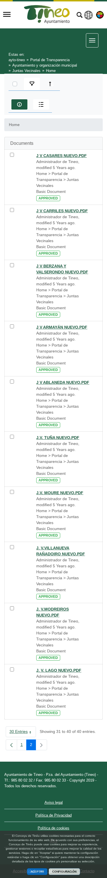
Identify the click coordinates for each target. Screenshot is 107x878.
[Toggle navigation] (7, 14)
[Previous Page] (11, 744)
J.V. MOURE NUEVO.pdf (59, 492)
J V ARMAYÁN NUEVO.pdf (61, 327)
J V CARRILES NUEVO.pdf (62, 211)
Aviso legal (54, 802)
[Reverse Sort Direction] (51, 83)
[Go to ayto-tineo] (47, 14)
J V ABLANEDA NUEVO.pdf (62, 382)
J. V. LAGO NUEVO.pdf (58, 670)
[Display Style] (41, 104)
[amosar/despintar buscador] (79, 15)
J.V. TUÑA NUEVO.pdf (57, 437)
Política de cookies (53, 828)
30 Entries (22, 732)
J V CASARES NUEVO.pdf (61, 155)
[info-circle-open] (19, 104)
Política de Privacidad (53, 815)
